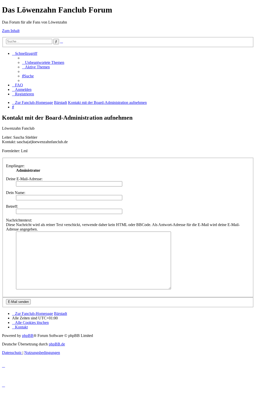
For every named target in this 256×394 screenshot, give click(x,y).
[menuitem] (43, 62)
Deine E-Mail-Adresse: (24, 179)
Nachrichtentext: (19, 220)
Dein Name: (15, 192)
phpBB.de (57, 344)
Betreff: (12, 206)
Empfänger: (15, 166)
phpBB (28, 335)
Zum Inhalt (11, 31)
